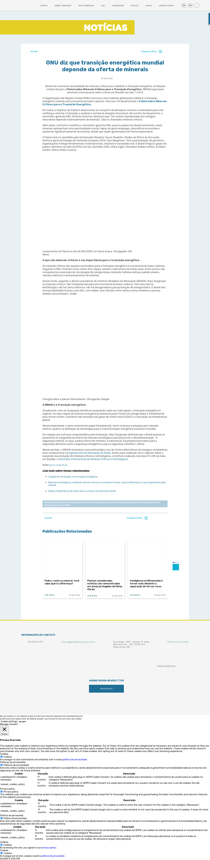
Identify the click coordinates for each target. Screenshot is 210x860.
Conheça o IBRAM (166, 6)
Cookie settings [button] (9, 721)
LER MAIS (50, 595)
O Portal (44, 6)
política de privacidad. (53, 856)
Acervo (148, 6)
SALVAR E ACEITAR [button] (10, 858)
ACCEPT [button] (22, 722)
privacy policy (49, 847)
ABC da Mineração (86, 6)
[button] (160, 51)
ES (184, 5)
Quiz (103, 6)
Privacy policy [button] (7, 788)
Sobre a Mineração (63, 6)
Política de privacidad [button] (11, 815)
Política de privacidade (178, 642)
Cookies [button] (4, 754)
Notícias (134, 6)
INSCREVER (106, 689)
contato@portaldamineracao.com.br (78, 642)
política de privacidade (75, 759)
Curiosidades (118, 6)
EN (190, 5)
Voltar (34, 51)
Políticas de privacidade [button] (13, 762)
